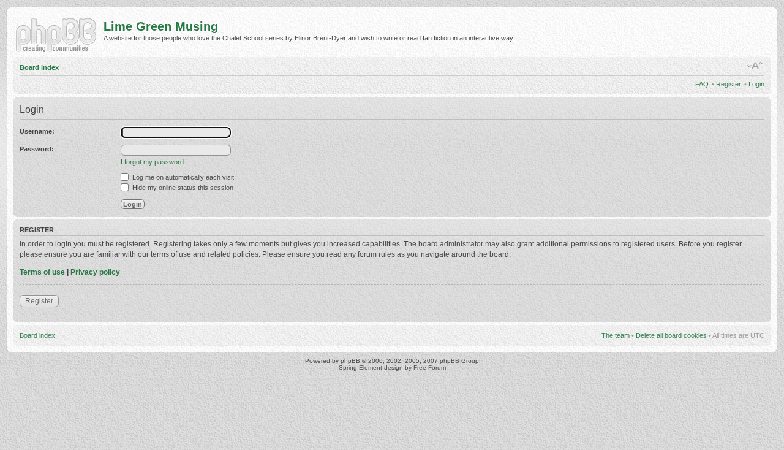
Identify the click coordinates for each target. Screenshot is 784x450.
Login (756, 84)
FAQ (702, 84)
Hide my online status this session (181, 187)
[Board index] (58, 33)
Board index (39, 67)
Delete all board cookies (671, 335)
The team (615, 335)
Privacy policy (95, 272)
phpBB (350, 360)
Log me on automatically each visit (182, 177)
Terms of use (42, 272)
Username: (37, 131)
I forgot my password (152, 162)
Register (728, 84)
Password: (37, 149)
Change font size (755, 65)
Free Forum (429, 367)
